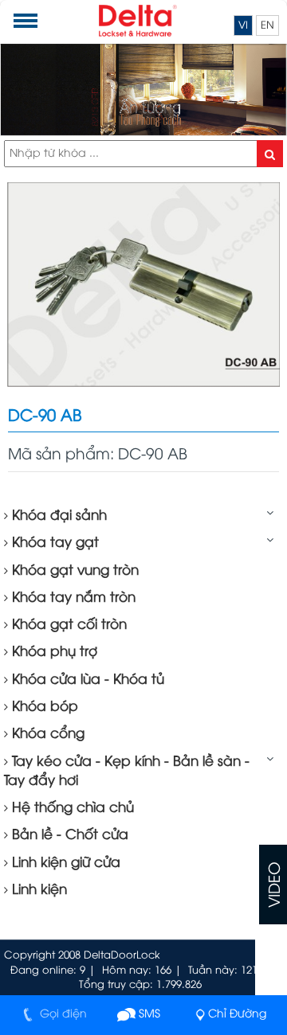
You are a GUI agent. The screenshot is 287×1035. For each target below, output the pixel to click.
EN (267, 25)
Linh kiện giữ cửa (64, 863)
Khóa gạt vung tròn (73, 570)
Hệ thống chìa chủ (71, 808)
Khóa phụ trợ (52, 652)
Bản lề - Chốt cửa (68, 835)
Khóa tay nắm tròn (72, 598)
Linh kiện (37, 890)
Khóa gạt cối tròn (67, 625)
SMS (148, 1015)
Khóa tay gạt (53, 543)
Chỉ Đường (237, 1015)
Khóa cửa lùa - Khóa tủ (86, 680)
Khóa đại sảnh (57, 516)
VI (243, 25)
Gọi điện (62, 1015)
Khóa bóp (43, 707)
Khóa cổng (46, 734)
